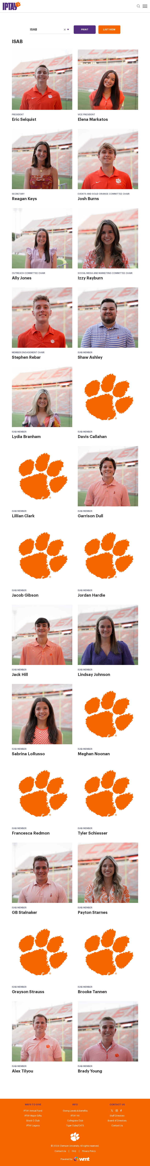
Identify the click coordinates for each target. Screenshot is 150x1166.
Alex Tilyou (22, 1071)
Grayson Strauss (28, 992)
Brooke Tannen (92, 992)
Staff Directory (117, 1116)
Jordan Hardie (91, 595)
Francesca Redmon (31, 833)
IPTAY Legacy (33, 1126)
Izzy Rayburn (90, 278)
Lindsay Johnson (94, 675)
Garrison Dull (90, 516)
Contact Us (60, 1151)
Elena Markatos (93, 119)
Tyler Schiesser (93, 833)
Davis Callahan (92, 437)
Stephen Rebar (26, 357)
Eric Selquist (24, 119)
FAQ (74, 1151)
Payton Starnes (93, 913)
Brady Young (90, 1071)
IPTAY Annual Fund (33, 1111)
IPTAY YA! (75, 1116)
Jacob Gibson (25, 595)
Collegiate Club (75, 1121)
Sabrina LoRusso (28, 754)
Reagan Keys (24, 199)
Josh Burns (88, 199)
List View (109, 29)
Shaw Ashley (90, 357)
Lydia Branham (26, 437)
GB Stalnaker (24, 913)
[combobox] (50, 30)
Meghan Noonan (94, 754)
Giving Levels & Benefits (75, 1111)
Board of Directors (117, 1121)
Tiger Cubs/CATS (75, 1126)
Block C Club (33, 1121)
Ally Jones (21, 278)
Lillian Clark (23, 516)
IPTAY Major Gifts (33, 1116)
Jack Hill (20, 675)
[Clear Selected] (65, 29)
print (84, 29)
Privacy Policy (89, 1151)
